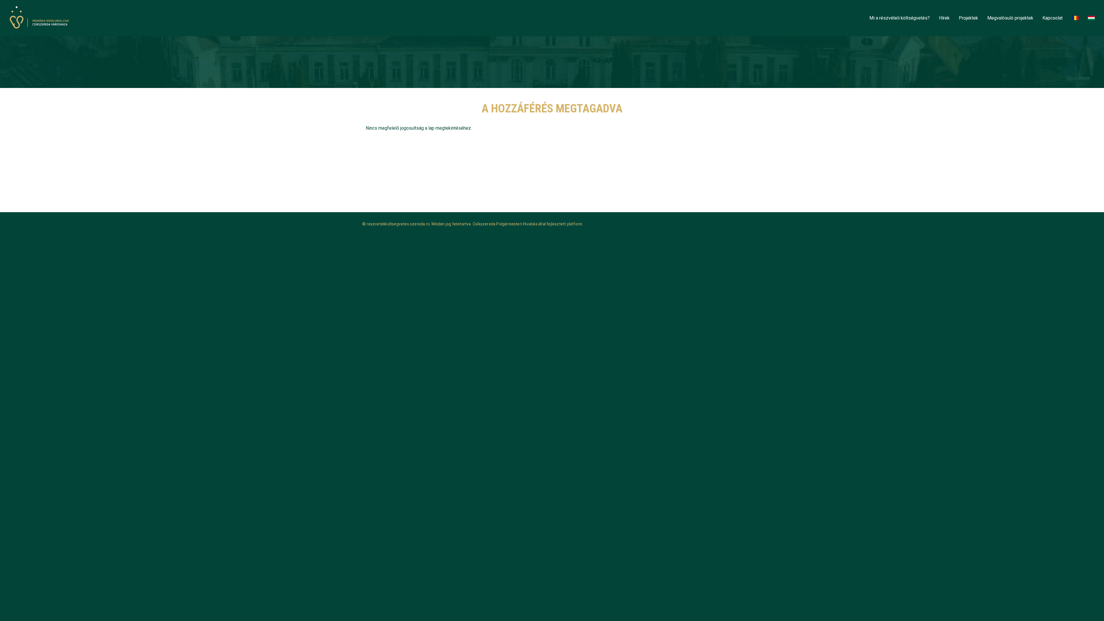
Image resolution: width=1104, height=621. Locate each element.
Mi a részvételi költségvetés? (899, 18)
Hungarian (1092, 18)
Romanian (1076, 18)
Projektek (968, 18)
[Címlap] (41, 18)
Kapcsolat (1052, 18)
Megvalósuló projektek (1010, 18)
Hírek (944, 18)
